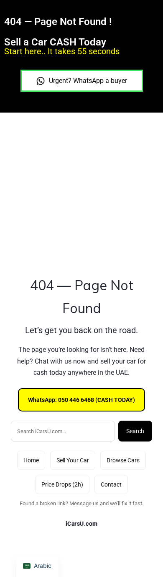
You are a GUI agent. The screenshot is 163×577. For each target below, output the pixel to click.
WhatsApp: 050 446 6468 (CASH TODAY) (81, 399)
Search (135, 431)
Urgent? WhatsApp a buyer (88, 81)
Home (31, 460)
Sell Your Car (72, 460)
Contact (111, 484)
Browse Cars (123, 460)
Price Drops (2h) (62, 484)
